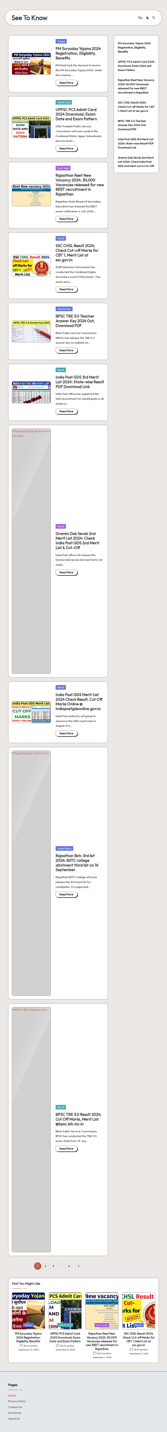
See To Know (29, 17)
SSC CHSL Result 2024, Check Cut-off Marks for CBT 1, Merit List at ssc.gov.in (77, 252)
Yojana (61, 41)
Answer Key (64, 308)
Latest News (64, 848)
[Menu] (140, 17)
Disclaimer (15, 1412)
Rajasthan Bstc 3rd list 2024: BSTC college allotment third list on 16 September (77, 862)
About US (14, 1418)
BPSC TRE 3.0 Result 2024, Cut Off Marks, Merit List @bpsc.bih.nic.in (78, 1119)
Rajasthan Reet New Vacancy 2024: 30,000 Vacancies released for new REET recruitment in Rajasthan (80, 184)
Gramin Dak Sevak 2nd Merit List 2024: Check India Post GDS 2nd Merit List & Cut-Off (77, 540)
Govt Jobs (63, 168)
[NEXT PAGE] (78, 1266)
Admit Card (63, 102)
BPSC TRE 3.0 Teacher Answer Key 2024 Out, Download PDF (75, 321)
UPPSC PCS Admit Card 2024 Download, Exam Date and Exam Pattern (76, 114)
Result (60, 238)
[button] (78, 1266)
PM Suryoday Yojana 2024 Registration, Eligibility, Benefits (78, 53)
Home (12, 1395)
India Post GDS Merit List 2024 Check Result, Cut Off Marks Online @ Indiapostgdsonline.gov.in (79, 701)
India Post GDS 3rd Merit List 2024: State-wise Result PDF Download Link (80, 382)
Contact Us (15, 1407)
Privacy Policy (17, 1401)
